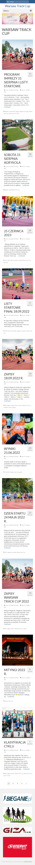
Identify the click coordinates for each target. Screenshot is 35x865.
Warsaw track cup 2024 (14, 113)
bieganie (9, 405)
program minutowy (24, 111)
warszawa (6, 262)
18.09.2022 (7, 331)
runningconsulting (13, 90)
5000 (8, 260)
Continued (7, 107)
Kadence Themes (28, 861)
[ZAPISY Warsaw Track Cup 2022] (17, 574)
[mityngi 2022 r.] (17, 650)
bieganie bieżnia (10, 773)
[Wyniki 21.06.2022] (17, 429)
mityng (20, 260)
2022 (6, 552)
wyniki (10, 407)
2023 (6, 260)
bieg (10, 190)
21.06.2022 (7, 472)
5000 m (12, 260)
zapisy (25, 628)
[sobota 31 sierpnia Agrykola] (17, 135)
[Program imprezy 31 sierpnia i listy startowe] (17, 54)
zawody (14, 407)
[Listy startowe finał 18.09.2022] (17, 284)
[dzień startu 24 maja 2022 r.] (17, 493)
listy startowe (12, 111)
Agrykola (6, 111)
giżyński (16, 260)
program (17, 111)
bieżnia (20, 405)
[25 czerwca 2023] (17, 211)
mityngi (27, 90)
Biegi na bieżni (14, 405)
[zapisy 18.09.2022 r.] (17, 354)
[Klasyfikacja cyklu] (17, 722)
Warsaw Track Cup (17, 6)
